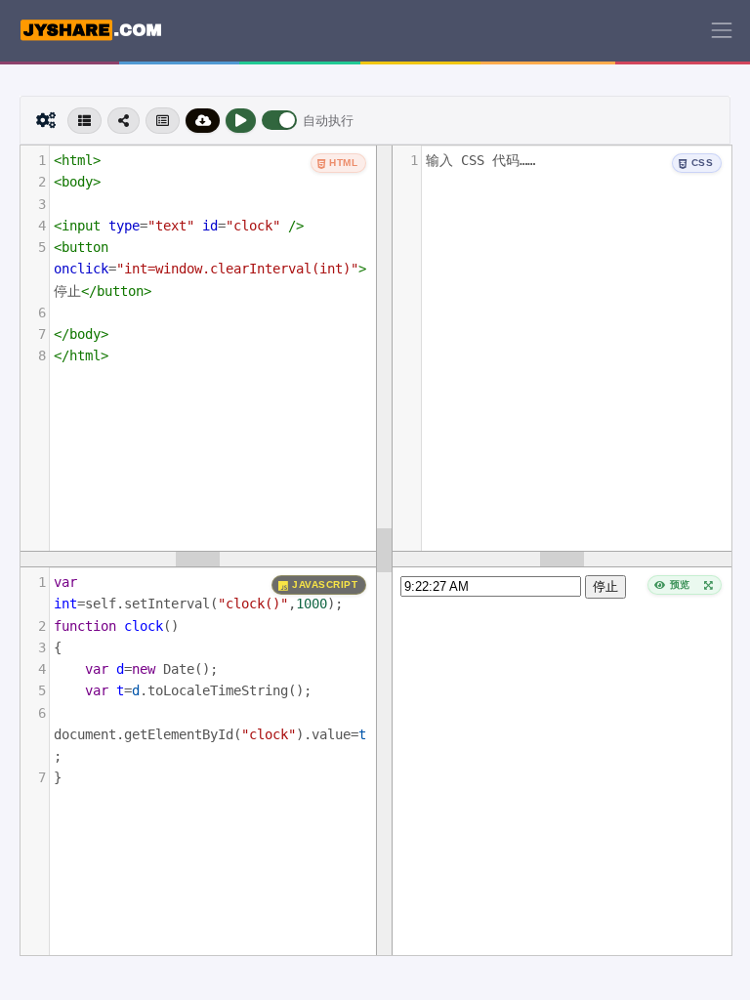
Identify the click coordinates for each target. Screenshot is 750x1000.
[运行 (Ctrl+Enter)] (241, 120)
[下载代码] (203, 120)
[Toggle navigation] (721, 30)
